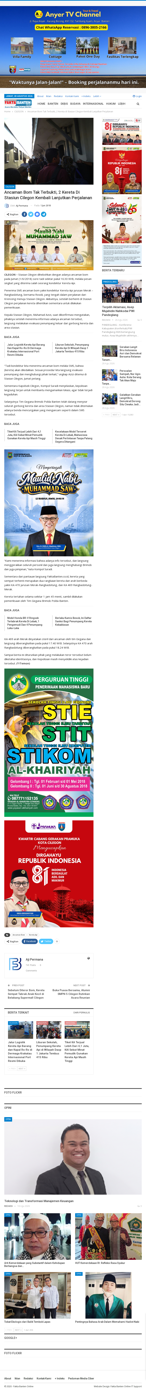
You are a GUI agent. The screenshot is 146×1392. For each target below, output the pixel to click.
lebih (96, 96)
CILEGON (10, 187)
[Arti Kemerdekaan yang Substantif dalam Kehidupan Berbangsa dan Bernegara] (37, 1236)
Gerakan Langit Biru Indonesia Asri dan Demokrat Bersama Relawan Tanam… (121, 353)
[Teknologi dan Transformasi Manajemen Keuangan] (73, 1157)
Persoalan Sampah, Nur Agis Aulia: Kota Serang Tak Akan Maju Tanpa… (121, 377)
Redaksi (58, 96)
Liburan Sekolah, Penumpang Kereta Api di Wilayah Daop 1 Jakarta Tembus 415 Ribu (72, 348)
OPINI (8, 1119)
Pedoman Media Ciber (81, 1378)
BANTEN (53, 103)
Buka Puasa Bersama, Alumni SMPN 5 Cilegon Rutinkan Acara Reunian (71, 994)
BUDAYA (75, 103)
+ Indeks (86, 96)
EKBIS (64, 103)
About (40, 96)
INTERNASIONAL (93, 103)
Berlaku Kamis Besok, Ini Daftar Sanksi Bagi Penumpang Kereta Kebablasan (73, 621)
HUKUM (111, 103)
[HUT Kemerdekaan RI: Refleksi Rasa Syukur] (108, 1236)
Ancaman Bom (19, 935)
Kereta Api (33, 935)
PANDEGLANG (110, 282)
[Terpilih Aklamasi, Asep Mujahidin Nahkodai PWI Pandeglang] (122, 291)
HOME (41, 103)
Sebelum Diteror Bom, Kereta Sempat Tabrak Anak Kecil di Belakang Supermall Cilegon (26, 994)
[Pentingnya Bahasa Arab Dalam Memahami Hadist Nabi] (108, 1295)
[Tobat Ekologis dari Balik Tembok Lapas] (37, 1295)
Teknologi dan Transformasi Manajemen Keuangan (39, 1201)
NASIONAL (42, 1023)
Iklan (48, 96)
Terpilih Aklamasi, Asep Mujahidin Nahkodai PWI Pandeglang (118, 311)
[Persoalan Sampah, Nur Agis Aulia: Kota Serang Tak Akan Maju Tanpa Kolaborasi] (109, 375)
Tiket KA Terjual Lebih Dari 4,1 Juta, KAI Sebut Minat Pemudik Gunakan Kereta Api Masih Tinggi (26, 435)
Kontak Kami (72, 96)
